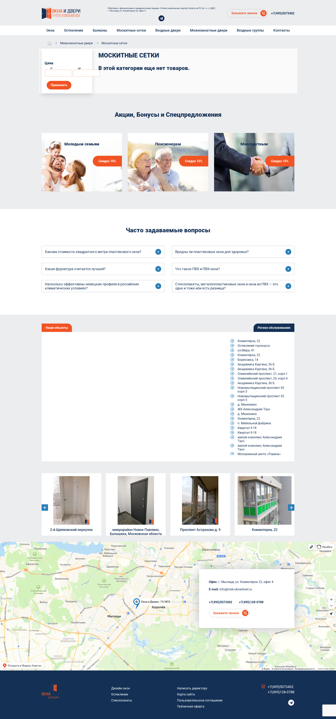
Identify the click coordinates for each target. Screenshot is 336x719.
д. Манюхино (247, 404)
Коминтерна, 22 (249, 341)
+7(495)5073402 (282, 13)
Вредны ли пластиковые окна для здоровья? (212, 252)
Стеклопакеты (121, 700)
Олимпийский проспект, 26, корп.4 (263, 378)
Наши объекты (57, 328)
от (51, 68)
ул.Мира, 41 (246, 350)
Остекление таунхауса (254, 346)
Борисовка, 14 (248, 360)
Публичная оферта (190, 706)
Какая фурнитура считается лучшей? (75, 269)
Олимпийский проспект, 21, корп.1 (263, 374)
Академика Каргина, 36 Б (256, 364)
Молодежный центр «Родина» (259, 454)
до (79, 68)
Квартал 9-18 (247, 428)
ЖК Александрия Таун (254, 409)
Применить (59, 85)
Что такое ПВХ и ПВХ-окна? (197, 269)
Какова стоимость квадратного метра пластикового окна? (93, 252)
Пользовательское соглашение (199, 700)
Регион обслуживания (274, 328)
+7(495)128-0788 (251, 602)
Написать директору (192, 688)
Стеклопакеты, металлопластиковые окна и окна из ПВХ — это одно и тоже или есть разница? (226, 286)
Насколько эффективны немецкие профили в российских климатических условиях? (92, 286)
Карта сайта (186, 694)
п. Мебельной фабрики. (255, 423)
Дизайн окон (120, 688)
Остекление (119, 694)
